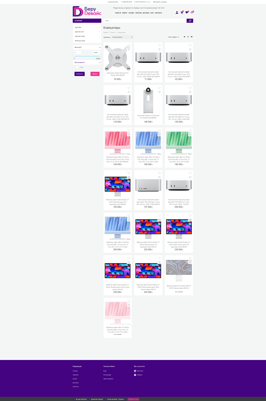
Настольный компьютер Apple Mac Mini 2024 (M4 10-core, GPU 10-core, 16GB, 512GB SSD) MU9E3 (178, 74)
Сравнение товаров (97, 399)
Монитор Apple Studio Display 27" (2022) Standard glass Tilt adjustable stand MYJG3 (148, 244)
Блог (152, 13)
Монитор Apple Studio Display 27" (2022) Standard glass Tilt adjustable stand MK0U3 (117, 202)
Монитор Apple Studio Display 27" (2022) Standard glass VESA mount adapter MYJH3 (117, 287)
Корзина (121, 399)
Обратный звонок (113, 2)
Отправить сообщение (161, 2)
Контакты (158, 13)
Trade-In (118, 13)
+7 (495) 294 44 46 (126, 2)
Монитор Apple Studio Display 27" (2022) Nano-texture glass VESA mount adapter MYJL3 (148, 287)
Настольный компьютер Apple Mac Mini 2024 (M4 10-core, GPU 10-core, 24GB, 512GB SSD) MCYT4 (117, 117)
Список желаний (112, 399)
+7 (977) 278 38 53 (139, 2)
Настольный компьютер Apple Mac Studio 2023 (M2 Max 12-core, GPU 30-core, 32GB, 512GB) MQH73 (148, 202)
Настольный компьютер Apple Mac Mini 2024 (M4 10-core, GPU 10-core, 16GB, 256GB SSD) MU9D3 (148, 74)
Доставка (146, 13)
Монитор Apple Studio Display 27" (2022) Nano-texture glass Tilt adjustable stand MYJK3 (178, 244)
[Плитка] (184, 36)
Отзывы (131, 13)
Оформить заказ (133, 399)
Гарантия (138, 13)
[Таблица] (191, 36)
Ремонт (124, 13)
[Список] (188, 36)
